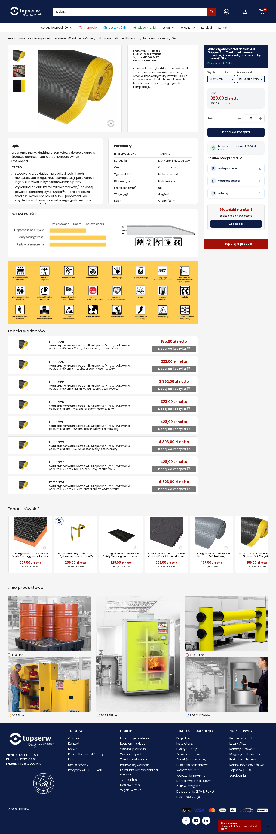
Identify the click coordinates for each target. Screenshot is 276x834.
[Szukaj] (211, 12)
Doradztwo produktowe (193, 781)
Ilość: (211, 118)
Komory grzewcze (242, 749)
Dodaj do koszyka (236, 132)
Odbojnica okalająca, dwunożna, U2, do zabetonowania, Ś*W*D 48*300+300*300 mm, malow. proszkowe (76, 555)
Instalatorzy (185, 743)
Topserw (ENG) (240, 770)
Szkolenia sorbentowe (192, 765)
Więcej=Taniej (147, 27)
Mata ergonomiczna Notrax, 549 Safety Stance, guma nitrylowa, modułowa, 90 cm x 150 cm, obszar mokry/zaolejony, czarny (121, 555)
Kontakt (223, 27)
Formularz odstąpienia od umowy (139, 772)
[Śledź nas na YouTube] (196, 821)
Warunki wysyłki (131, 754)
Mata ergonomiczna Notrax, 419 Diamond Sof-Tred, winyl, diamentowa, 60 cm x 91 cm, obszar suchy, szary (212, 555)
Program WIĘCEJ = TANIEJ (86, 770)
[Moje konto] (227, 12)
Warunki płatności (133, 749)
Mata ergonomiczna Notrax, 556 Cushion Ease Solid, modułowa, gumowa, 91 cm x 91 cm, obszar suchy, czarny (166, 555)
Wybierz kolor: (246, 72)
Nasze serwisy (78, 765)
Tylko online (128, 780)
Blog (71, 759)
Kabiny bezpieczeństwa (246, 765)
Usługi (166, 27)
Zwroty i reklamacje (134, 759)
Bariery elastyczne (242, 759)
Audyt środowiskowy (191, 759)
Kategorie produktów (54, 27)
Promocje (90, 27)
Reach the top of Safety (85, 754)
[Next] (268, 544)
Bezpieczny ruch (241, 738)
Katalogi (206, 27)
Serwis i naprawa (188, 754)
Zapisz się (236, 224)
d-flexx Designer (188, 786)
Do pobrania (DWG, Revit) (195, 791)
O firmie (73, 738)
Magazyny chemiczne (245, 754)
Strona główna (17, 38)
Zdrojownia (237, 775)
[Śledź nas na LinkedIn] (206, 821)
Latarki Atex (237, 743)
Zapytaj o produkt (238, 244)
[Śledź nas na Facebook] (186, 821)
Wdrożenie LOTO (188, 770)
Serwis (72, 749)
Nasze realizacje (188, 797)
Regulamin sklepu (133, 743)
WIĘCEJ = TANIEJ (131, 790)
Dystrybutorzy (186, 749)
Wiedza (186, 27)
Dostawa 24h (117, 27)
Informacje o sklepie (134, 738)
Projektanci (184, 738)
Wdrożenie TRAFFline (190, 775)
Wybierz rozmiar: (218, 72)
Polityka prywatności (135, 765)
